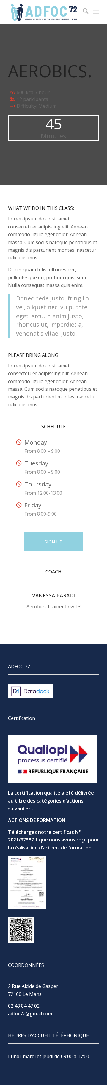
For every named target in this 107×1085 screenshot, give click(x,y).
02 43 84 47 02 (24, 1006)
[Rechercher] (83, 12)
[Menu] (96, 12)
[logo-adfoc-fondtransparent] (44, 12)
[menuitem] (83, 12)
